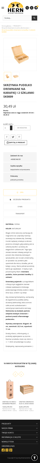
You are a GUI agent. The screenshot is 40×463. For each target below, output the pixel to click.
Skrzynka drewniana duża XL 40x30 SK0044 (26, 403)
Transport (20, 214)
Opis (21, 192)
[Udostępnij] (6, 137)
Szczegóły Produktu (21, 199)
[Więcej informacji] (14, 412)
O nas (20, 207)
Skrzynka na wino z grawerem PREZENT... (9, 403)
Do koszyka (22, 128)
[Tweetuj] (13, 137)
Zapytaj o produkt (15, 142)
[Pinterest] (19, 137)
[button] (34, 457)
